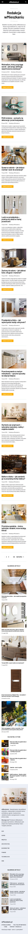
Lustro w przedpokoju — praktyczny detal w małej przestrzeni (11, 219)
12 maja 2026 (5, 633)
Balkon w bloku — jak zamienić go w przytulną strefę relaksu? (13, 477)
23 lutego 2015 (13, 762)
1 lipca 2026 (4, 378)
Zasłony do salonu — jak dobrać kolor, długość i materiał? (14, 271)
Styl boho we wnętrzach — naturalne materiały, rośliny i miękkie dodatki (13, 427)
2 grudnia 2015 (13, 753)
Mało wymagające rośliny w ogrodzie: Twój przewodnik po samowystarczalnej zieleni (12, 728)
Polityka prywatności (19, 925)
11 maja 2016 (13, 745)
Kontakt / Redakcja (15, 926)
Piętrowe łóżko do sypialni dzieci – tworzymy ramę (18, 742)
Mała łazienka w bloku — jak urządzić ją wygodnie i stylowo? (14, 596)
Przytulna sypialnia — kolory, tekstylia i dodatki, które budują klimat (14, 528)
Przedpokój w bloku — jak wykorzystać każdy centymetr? (14, 321)
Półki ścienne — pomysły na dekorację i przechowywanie (12, 119)
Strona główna (6, 925)
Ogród (3, 835)
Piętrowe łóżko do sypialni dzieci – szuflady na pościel (18, 750)
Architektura (6, 844)
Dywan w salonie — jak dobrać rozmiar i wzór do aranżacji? (13, 168)
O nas (5, 926)
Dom (3, 831)
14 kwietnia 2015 (14, 769)
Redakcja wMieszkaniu (16, 72)
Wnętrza (4, 839)
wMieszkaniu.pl (14, 2)
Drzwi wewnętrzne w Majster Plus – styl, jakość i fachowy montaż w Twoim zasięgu (14, 695)
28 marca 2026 (5, 731)
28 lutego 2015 (13, 779)
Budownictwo (6, 848)
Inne (3, 861)
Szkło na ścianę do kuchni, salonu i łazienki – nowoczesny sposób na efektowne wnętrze (13, 630)
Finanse (4, 852)
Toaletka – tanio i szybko (16, 767)
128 (14, 557)
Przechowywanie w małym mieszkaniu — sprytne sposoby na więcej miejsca (13, 373)
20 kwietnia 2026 (6, 698)
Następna (19, 557)
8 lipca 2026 (4, 123)
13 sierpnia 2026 (5, 72)
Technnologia (6, 856)
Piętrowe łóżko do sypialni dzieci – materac (18, 759)
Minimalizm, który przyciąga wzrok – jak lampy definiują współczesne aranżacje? (12, 66)
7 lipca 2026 (4, 172)
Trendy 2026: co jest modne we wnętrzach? (13, 663)
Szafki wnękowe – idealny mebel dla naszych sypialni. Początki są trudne (18, 776)
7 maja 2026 (4, 665)
